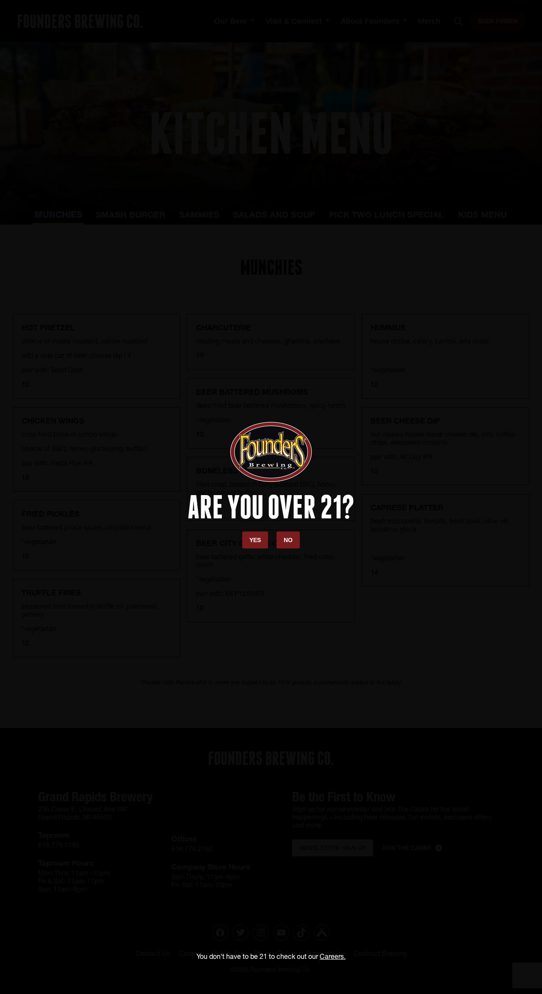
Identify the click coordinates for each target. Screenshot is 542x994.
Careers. (333, 956)
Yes (255, 540)
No (288, 540)
